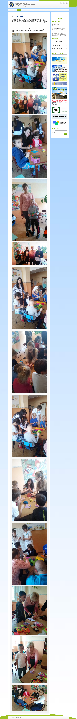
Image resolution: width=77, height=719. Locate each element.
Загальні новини (56, 24)
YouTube (67, 3)
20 (57, 48)
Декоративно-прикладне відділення (60, 28)
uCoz (65, 717)
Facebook (64, 3)
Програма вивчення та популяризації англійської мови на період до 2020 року (59, 35)
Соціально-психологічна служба (59, 32)
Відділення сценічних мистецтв (59, 29)
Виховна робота (56, 30)
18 (53, 48)
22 (61, 48)
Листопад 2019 (59, 41)
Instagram (61, 3)
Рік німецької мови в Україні (58, 33)
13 (57, 47)
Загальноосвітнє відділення (58, 25)
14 (59, 47)
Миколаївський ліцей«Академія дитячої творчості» (25, 4)
